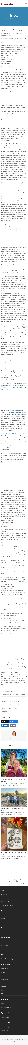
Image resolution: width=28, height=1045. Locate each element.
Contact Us (4, 894)
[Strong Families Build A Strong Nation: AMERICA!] (14, 763)
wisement (4, 711)
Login (2, 1003)
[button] (26, 3)
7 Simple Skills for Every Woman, (18, 412)
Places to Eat (4, 949)
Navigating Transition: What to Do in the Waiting (19, 882)
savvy (20, 704)
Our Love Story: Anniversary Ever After (6, 882)
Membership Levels (6, 1007)
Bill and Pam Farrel (6, 901)
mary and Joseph (6, 704)
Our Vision (4, 898)
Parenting (3, 986)
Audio (2, 983)
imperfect (11, 701)
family (9, 35)
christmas (5, 35)
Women (3, 993)
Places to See (4, 945)
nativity (15, 704)
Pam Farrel (19, 33)
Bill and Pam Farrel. (11, 1039)
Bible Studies (4, 979)
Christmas (10, 698)
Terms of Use (4, 1030)
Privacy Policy (5, 1027)
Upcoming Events (5, 1017)
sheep (3, 708)
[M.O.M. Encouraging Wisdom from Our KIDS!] (14, 833)
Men (2, 990)
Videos (3, 976)
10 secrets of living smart (8, 691)
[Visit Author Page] (14, 733)
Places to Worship (6, 942)
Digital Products (5, 969)
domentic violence (20, 698)
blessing (23, 694)
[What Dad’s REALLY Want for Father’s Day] (14, 797)
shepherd (10, 708)
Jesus (17, 701)
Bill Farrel (3, 918)
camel (3, 698)
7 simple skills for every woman (10, 694)
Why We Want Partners (7, 905)
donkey (4, 701)
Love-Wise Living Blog (7, 959)
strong (20, 708)
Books (3, 972)
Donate (3, 932)
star (16, 708)
